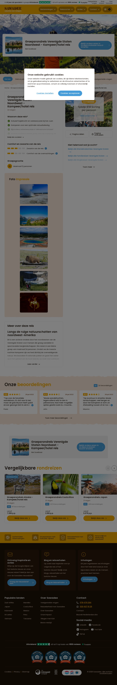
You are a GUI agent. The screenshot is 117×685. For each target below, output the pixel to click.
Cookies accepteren (70, 93)
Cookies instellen (45, 93)
